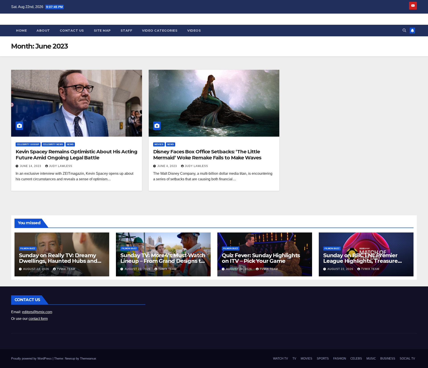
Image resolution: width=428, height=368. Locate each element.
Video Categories (159, 31)
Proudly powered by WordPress (32, 358)
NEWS (70, 144)
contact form (38, 319)
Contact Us (72, 31)
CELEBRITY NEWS (53, 144)
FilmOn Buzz (27, 248)
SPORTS (323, 358)
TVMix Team (66, 269)
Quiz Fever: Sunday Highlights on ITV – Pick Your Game (261, 258)
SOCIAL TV (407, 358)
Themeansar (88, 358)
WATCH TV (280, 358)
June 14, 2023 (31, 166)
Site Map (102, 31)
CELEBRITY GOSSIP (28, 144)
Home (21, 31)
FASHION (339, 358)
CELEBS (356, 358)
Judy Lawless (60, 166)
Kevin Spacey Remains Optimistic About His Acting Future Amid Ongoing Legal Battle (76, 154)
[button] (404, 30)
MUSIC (371, 358)
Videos (194, 31)
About (43, 31)
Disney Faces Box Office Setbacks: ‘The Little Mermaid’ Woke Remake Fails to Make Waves (207, 154)
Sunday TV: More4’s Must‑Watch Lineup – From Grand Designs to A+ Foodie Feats (162, 261)
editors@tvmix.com (37, 312)
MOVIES (158, 144)
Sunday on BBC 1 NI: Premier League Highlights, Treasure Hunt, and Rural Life (360, 261)
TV (294, 358)
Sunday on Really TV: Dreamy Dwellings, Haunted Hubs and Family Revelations (58, 261)
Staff (126, 31)
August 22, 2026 (36, 269)
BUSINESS (387, 358)
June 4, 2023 (167, 166)
